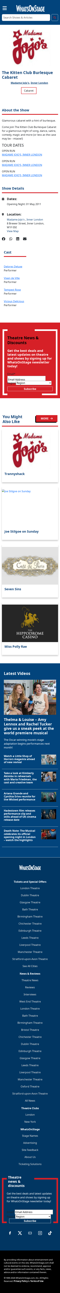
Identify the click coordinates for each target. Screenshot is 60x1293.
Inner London (39, 83)
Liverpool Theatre (30, 945)
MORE (45, 418)
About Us (30, 1157)
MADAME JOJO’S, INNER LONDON (22, 154)
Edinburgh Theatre (30, 930)
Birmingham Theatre (30, 916)
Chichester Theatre (30, 923)
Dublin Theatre (30, 895)
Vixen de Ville (12, 278)
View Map (13, 231)
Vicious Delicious (14, 301)
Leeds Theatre (30, 938)
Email (11, 374)
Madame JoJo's (16, 219)
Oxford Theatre (30, 1086)
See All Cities (30, 966)
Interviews (30, 994)
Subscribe (30, 389)
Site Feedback (30, 1150)
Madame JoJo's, (20, 83)
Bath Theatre (30, 909)
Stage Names (30, 1136)
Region (11, 383)
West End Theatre (30, 1001)
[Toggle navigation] (2, 8)
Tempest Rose (12, 290)
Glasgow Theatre (30, 902)
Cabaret (29, 90)
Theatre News (30, 980)
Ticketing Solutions (30, 1164)
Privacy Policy (21, 1281)
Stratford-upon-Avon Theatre (30, 959)
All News (30, 1100)
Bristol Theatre (30, 1030)
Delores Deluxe (13, 266)
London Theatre (30, 888)
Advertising (30, 1143)
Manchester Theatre (30, 952)
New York (30, 1122)
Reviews (30, 987)
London (30, 1114)
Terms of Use (37, 1281)
